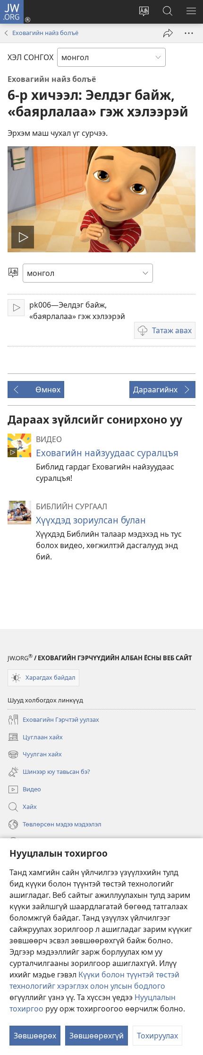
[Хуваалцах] (168, 33)
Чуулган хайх (35, 755)
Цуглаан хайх (35, 738)
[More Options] (188, 33)
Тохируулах (157, 1035)
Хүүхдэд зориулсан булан (91, 520)
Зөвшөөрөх (35, 1035)
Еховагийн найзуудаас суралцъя (107, 452)
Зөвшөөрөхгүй (96, 1035)
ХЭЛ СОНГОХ (30, 57)
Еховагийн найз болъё (45, 32)
